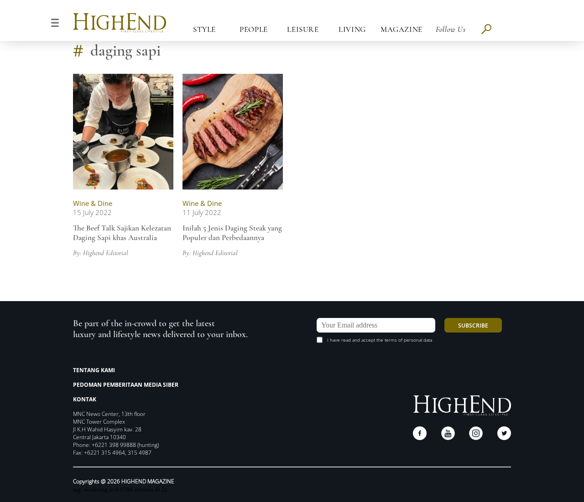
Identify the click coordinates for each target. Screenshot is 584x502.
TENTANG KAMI (94, 370)
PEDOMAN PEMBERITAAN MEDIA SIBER (125, 385)
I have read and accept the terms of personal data (379, 340)
